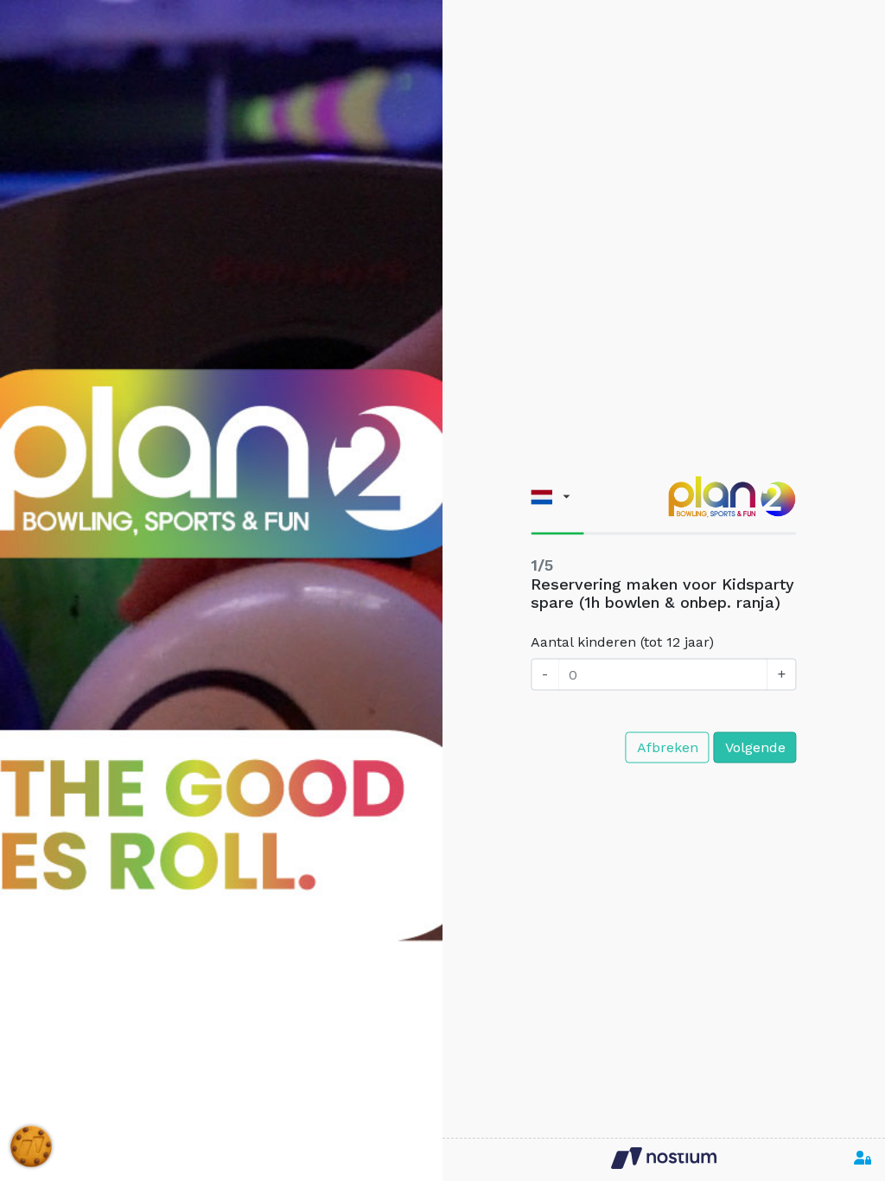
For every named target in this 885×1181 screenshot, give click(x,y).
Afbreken (667, 746)
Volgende (755, 746)
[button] (550, 497)
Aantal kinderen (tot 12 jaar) (622, 642)
